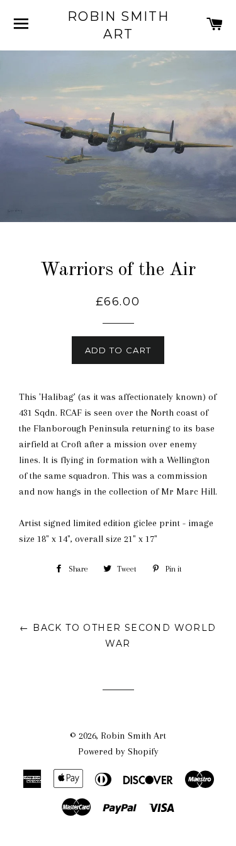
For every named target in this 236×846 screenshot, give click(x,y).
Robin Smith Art (118, 25)
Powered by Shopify (118, 751)
